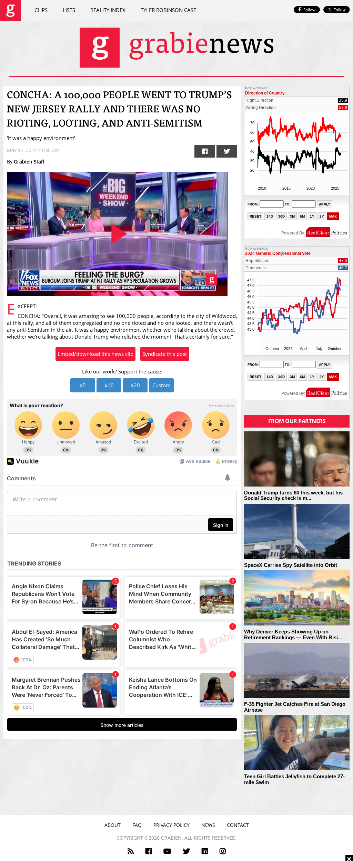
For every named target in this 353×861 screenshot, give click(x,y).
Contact (238, 825)
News (208, 825)
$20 (135, 385)
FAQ (137, 825)
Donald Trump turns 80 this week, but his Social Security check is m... (293, 495)
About (112, 825)
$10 (109, 385)
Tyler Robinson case (168, 10)
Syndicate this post (164, 353)
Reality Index (107, 10)
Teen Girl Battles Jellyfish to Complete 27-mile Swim (294, 779)
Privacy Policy (171, 825)
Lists (69, 10)
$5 (83, 385)
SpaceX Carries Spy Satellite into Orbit (290, 565)
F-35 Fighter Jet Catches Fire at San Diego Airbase (294, 707)
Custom (161, 385)
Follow (309, 10)
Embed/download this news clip (95, 353)
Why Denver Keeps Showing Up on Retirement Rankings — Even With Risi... (293, 634)
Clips (41, 10)
